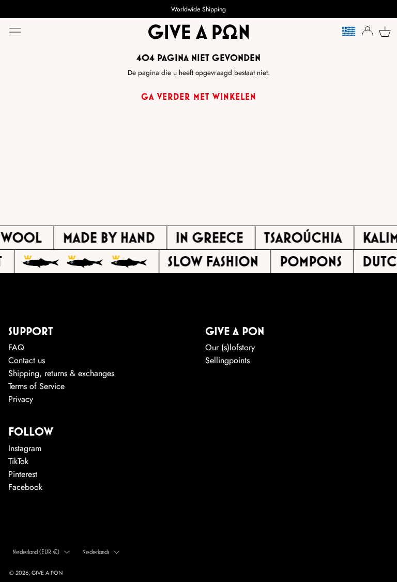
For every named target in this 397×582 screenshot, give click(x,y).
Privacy (20, 399)
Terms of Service (36, 386)
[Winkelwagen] (383, 31)
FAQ (16, 347)
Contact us (26, 360)
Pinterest (22, 474)
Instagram (24, 448)
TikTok (18, 461)
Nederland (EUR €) (35, 551)
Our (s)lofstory (230, 347)
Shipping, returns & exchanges (61, 373)
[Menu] (15, 32)
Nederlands (95, 551)
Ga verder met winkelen (198, 96)
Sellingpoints (227, 360)
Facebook (25, 487)
